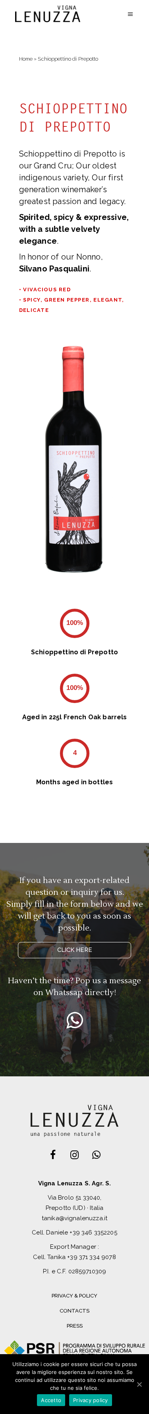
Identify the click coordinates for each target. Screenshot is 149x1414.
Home (26, 59)
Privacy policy (90, 1400)
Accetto (51, 1400)
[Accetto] (139, 1384)
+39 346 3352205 (93, 1232)
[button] (74, 950)
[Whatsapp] (74, 1020)
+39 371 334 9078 (91, 1257)
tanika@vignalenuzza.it (74, 1218)
